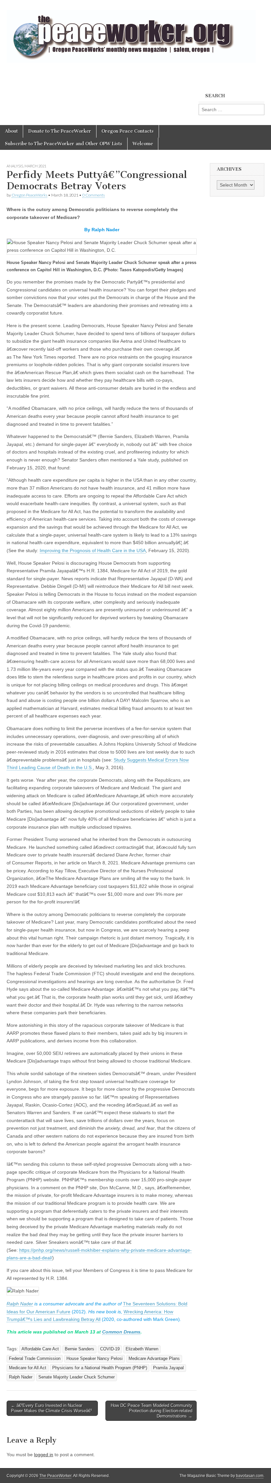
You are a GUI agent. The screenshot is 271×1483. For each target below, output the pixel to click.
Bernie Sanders (79, 1349)
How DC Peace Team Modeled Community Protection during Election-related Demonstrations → (151, 1410)
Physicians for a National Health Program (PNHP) (99, 1368)
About (11, 131)
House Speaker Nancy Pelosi (94, 1358)
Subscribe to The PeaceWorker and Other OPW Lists (63, 144)
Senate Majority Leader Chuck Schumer (76, 1377)
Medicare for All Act (27, 1368)
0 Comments (93, 195)
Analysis (15, 166)
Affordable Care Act (40, 1349)
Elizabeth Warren (142, 1349)
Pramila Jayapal (168, 1368)
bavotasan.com (249, 1475)
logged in (43, 1454)
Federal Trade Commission (34, 1358)
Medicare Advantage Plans (154, 1358)
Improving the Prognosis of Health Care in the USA (93, 550)
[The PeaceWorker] (131, 32)
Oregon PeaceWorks (29, 195)
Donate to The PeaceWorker (59, 131)
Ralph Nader (20, 1303)
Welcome (143, 144)
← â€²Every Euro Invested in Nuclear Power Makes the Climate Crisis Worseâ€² (51, 1408)
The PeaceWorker (55, 1475)
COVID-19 (110, 1349)
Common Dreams (121, 1331)
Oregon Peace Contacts (127, 131)
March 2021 (35, 166)
